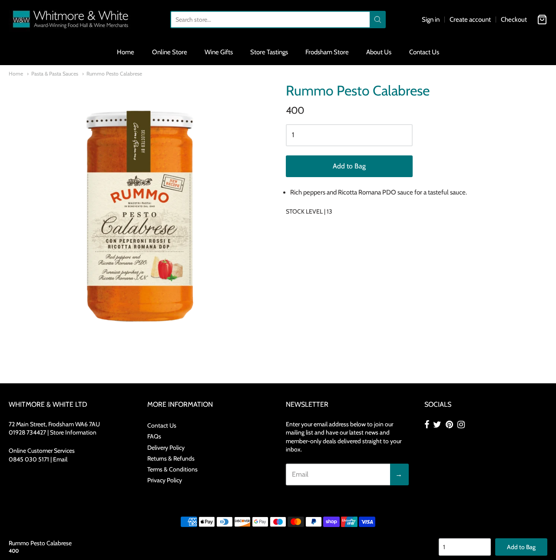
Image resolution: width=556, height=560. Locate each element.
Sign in (431, 19)
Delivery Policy (166, 447)
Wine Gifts (219, 52)
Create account (470, 19)
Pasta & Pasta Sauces (54, 73)
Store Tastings (269, 52)
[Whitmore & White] (71, 19)
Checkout (514, 19)
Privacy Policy (164, 480)
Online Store (169, 52)
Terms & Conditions (172, 469)
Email (60, 459)
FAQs (154, 436)
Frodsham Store (327, 52)
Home (125, 52)
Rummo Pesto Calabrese (114, 73)
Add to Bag (349, 166)
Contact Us (424, 52)
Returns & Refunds (171, 458)
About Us (378, 52)
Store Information (73, 432)
